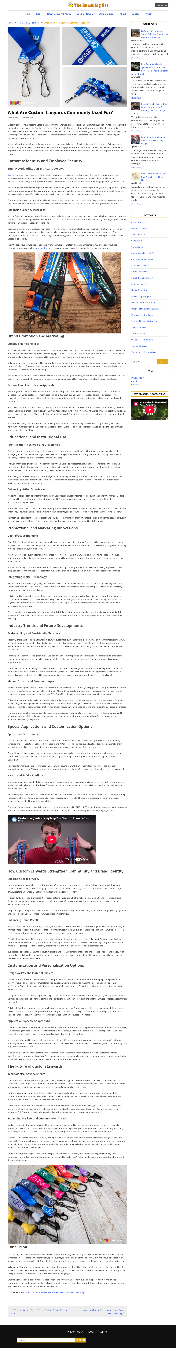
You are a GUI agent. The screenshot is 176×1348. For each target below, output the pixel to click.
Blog (37, 13)
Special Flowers (85, 13)
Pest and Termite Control (143, 302)
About (123, 13)
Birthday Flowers (139, 228)
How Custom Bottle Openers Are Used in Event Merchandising (55, 1292)
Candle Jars (136, 240)
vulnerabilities (41, 248)
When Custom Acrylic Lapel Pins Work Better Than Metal (154, 177)
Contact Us (162, 5)
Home (27, 13)
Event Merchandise (140, 265)
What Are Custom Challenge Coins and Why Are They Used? (154, 140)
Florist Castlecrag (139, 271)
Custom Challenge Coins (142, 259)
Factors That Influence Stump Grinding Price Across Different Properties (154, 34)
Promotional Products (142, 315)
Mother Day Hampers (141, 296)
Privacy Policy (137, 377)
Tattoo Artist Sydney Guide (143, 352)
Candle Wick (137, 246)
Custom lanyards (15, 175)
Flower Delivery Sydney (58, 13)
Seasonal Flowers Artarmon (144, 321)
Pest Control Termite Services (145, 308)
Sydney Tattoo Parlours (142, 339)
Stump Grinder (106, 13)
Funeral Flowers (138, 284)
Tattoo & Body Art (139, 345)
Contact (136, 13)
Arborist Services (139, 222)
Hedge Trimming (139, 290)
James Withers (13, 118)
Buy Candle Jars (138, 234)
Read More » (137, 58)
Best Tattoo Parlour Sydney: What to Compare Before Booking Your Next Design (154, 107)
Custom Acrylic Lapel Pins (143, 253)
